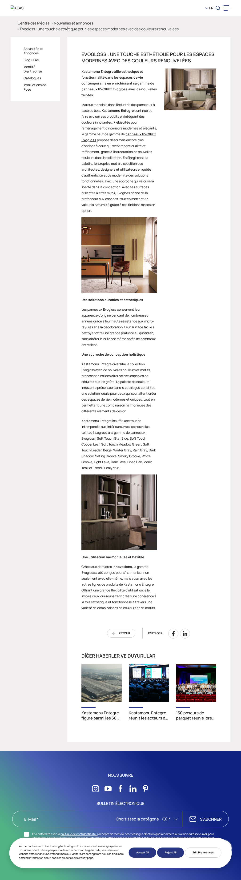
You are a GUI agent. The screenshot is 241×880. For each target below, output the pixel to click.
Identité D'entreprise (33, 68)
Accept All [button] (142, 852)
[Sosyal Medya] (95, 787)
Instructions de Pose (35, 87)
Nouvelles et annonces (73, 23)
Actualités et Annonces (33, 50)
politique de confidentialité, (78, 834)
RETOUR (124, 633)
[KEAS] (35, 8)
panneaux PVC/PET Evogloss (104, 89)
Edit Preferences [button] (203, 852)
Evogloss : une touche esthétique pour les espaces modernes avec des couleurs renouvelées (99, 29)
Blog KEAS (31, 60)
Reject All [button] (171, 852)
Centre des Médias (33, 23)
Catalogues (32, 78)
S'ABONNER (211, 819)
